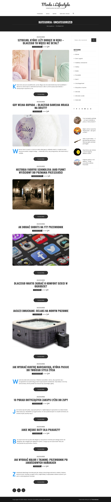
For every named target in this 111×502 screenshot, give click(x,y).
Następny (23, 490)
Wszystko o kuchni (80, 87)
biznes (77, 54)
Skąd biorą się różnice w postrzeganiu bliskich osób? (89, 151)
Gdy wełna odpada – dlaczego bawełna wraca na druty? (41, 106)
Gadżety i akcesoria (81, 63)
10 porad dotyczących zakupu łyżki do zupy (41, 400)
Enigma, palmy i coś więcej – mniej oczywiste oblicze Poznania (89, 162)
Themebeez (95, 499)
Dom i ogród (79, 58)
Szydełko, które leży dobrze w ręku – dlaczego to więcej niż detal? (41, 41)
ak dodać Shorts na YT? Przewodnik (40, 227)
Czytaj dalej (40, 94)
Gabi (48, 46)
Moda (47, 13)
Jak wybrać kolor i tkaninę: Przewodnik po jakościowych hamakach (41, 461)
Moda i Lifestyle (55, 4)
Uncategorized (41, 37)
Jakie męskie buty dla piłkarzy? (40, 430)
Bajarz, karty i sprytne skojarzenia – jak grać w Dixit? (89, 130)
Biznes (54, 13)
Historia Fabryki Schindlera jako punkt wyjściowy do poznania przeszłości (41, 170)
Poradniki (40, 13)
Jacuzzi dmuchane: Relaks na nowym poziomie (40, 311)
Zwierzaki (78, 100)
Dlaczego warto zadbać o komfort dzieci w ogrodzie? (41, 284)
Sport (77, 79)
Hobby (77, 67)
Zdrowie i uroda (64, 13)
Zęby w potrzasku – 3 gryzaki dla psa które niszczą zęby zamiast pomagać (89, 141)
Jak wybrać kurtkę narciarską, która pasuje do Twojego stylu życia (41, 368)
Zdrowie (77, 92)
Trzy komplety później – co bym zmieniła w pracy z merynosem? (89, 120)
